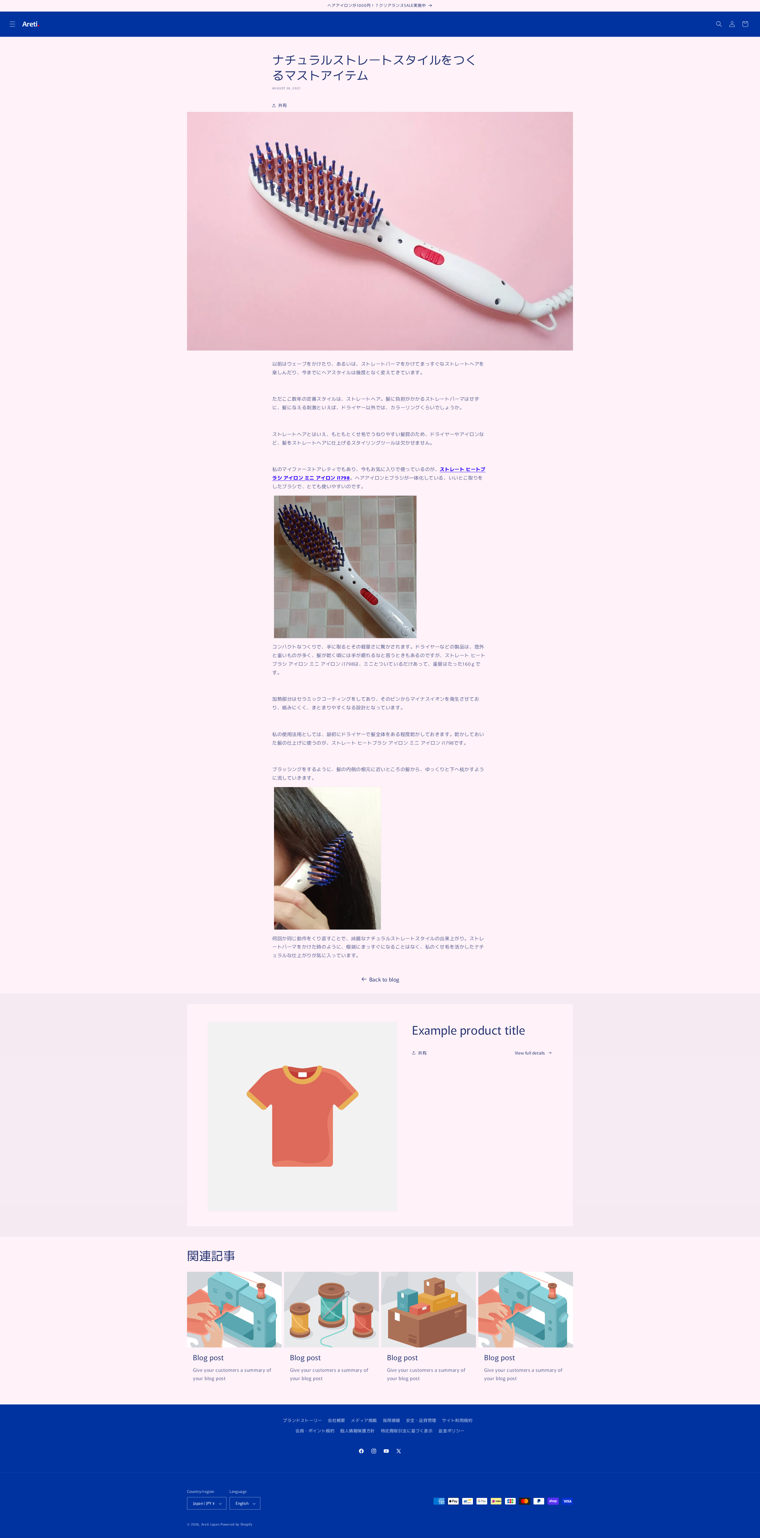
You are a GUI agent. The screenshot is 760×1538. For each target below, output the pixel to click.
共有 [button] (282, 105)
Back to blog (384, 979)
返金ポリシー (451, 1431)
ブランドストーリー (302, 1420)
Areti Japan (210, 1524)
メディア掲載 (364, 1420)
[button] (12, 24)
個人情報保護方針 (357, 1431)
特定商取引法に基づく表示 (407, 1431)
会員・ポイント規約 (314, 1431)
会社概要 (336, 1420)
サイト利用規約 (457, 1420)
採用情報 (391, 1420)
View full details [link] (530, 1053)
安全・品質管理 (421, 1420)
